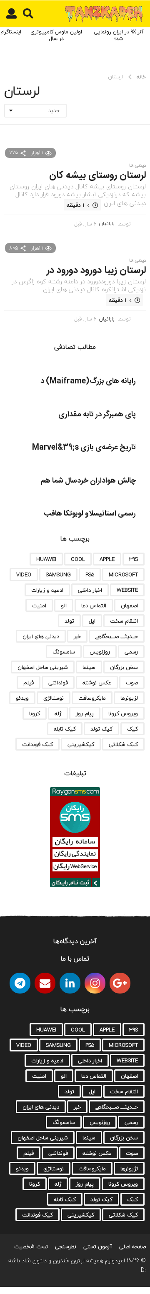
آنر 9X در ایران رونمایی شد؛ (119, 35)
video (23, 574)
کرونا (34, 713)
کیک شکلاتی (123, 744)
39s (133, 559)
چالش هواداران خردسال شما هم (88, 481)
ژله (58, 713)
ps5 (89, 574)
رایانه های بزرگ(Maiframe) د (88, 381)
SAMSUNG (58, 574)
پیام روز (85, 713)
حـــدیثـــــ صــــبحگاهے (116, 636)
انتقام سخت (124, 621)
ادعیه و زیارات (47, 590)
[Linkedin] (70, 983)
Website (127, 590)
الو (64, 605)
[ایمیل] (45, 983)
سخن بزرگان (124, 667)
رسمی (131, 651)
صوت (132, 682)
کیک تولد (101, 728)
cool (78, 559)
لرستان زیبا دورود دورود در (96, 270)
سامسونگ (63, 651)
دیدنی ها (137, 165)
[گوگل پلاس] (120, 983)
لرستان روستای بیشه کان (97, 175)
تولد (69, 621)
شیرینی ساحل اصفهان (43, 667)
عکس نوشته (96, 682)
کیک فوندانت (37, 744)
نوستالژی (53, 698)
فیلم (28, 682)
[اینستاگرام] (95, 983)
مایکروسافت (92, 698)
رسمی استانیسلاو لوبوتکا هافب (90, 514)
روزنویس (100, 651)
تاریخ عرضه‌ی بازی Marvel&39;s (84, 447)
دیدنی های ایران (40, 636)
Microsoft (123, 574)
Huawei (46, 559)
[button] (28, 13)
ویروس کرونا (123, 713)
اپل (92, 621)
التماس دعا (93, 605)
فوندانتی (58, 682)
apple (107, 559)
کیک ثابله (65, 728)
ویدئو (22, 698)
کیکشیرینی (81, 744)
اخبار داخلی (90, 590)
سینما (88, 667)
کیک (132, 728)
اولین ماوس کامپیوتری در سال (56, 35)
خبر (77, 636)
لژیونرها (129, 698)
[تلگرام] (20, 983)
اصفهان (129, 605)
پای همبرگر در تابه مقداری (97, 414)
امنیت (39, 605)
